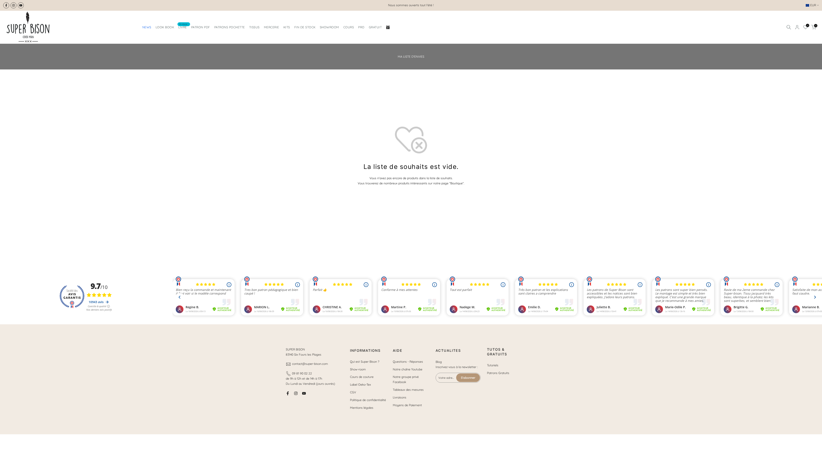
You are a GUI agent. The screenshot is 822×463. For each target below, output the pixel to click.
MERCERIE (271, 27)
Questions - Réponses (408, 362)
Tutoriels (492, 365)
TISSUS (254, 27)
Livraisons (399, 397)
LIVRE (183, 27)
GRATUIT (375, 27)
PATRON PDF (200, 27)
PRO (361, 27)
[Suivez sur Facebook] (6, 5)
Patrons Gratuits (498, 373)
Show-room (358, 369)
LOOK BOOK (165, 27)
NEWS (146, 27)
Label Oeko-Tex (360, 384)
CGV (353, 392)
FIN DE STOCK (305, 27)
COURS (348, 27)
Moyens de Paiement (407, 405)
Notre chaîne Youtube (407, 369)
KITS (286, 27)
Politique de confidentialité (368, 400)
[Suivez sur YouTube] (21, 5)
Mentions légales (361, 408)
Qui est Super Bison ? (364, 362)
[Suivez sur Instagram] (13, 5)
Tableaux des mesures (408, 390)
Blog (439, 362)
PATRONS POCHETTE (229, 27)
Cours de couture (362, 377)
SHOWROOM (329, 27)
